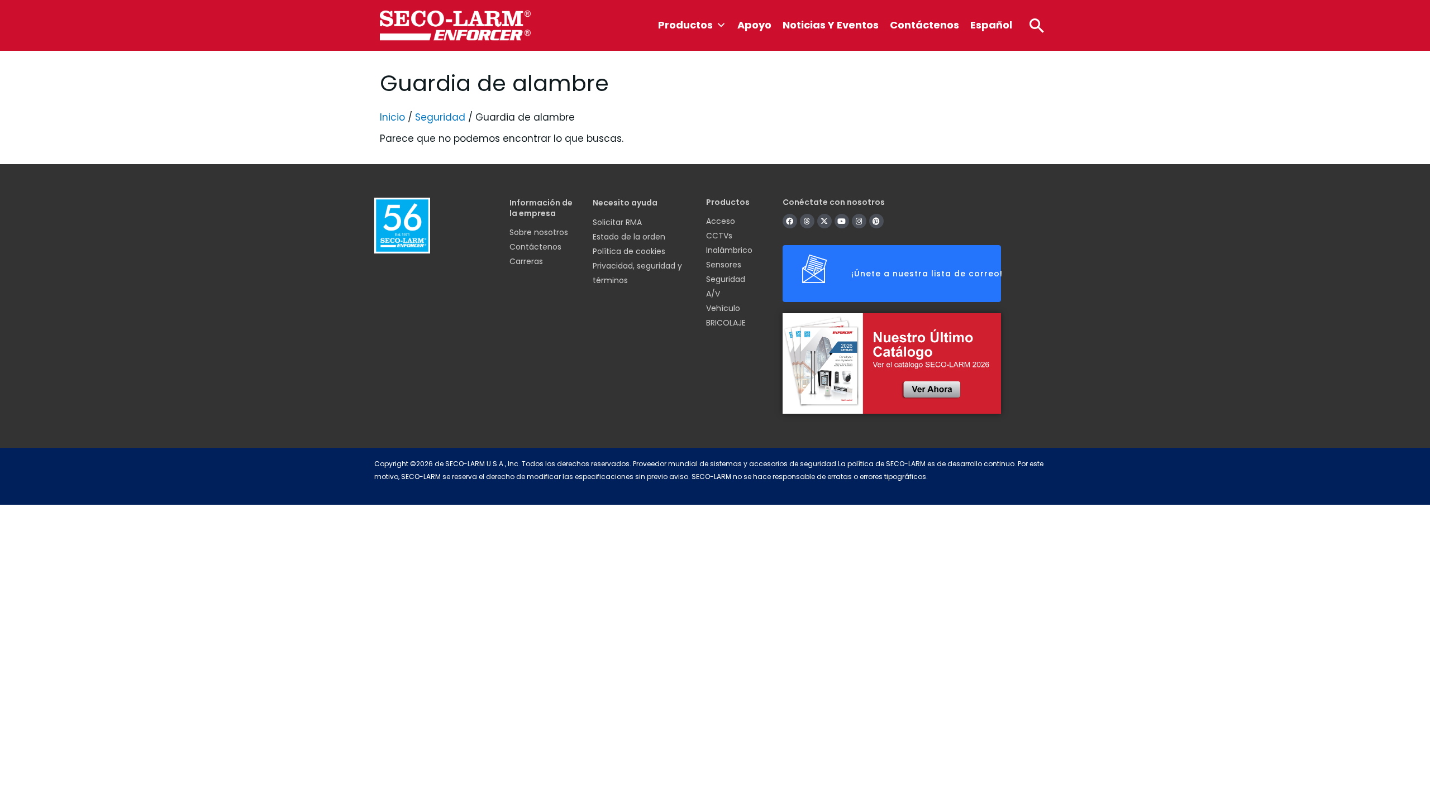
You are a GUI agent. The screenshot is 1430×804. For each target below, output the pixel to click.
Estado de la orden (629, 236)
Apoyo (754, 25)
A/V (713, 293)
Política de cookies (629, 251)
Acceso (720, 221)
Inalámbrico (729, 250)
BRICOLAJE (726, 322)
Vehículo (723, 308)
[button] (1036, 25)
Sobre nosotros (538, 232)
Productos (685, 25)
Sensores (723, 264)
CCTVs (719, 235)
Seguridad (440, 117)
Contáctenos (924, 25)
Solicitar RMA (617, 222)
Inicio (392, 117)
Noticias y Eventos (831, 25)
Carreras (526, 261)
